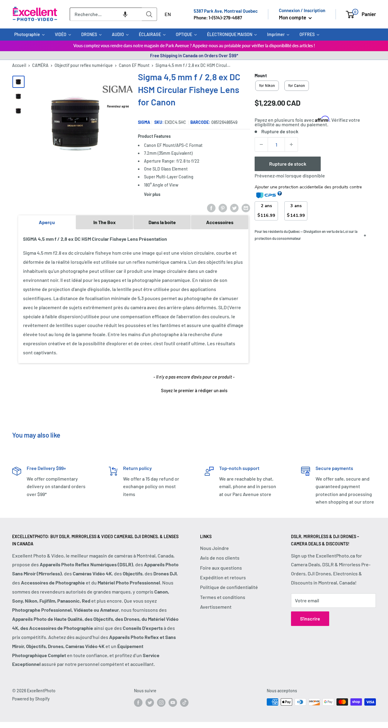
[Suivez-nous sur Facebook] (138, 702)
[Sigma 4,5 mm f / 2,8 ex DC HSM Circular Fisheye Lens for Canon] (18, 82)
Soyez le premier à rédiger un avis (194, 390)
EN (168, 14)
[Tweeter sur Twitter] (234, 207)
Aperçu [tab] (47, 222)
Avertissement (216, 607)
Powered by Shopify (31, 698)
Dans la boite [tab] (162, 222)
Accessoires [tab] (219, 222)
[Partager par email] (246, 207)
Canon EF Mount (134, 65)
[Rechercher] (149, 14)
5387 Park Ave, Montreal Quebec (226, 11)
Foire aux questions (221, 568)
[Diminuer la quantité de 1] (261, 144)
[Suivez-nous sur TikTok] (184, 702)
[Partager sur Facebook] (211, 207)
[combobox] (106, 14)
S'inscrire (310, 618)
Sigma (144, 122)
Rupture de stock (287, 164)
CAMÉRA (40, 65)
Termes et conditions (222, 597)
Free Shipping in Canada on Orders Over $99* (194, 55)
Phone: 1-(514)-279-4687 (218, 17)
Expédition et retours (223, 577)
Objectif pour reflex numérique (84, 65)
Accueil (19, 65)
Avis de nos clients (219, 558)
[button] (125, 14)
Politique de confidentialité (229, 587)
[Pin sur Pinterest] (223, 207)
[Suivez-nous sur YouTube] (173, 702)
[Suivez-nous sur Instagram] (161, 702)
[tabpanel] (133, 296)
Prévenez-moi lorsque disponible (290, 175)
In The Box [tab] (104, 222)
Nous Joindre (214, 548)
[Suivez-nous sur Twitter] (150, 702)
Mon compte (293, 17)
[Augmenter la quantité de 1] (291, 144)
